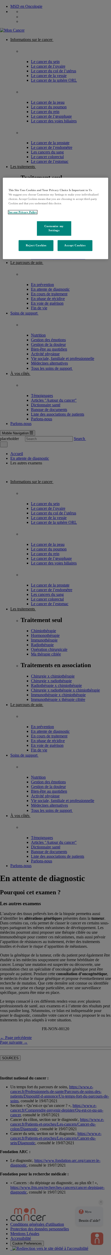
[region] (55, 218)
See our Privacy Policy (23, 212)
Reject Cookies (36, 245)
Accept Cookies (74, 245)
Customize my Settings (54, 228)
